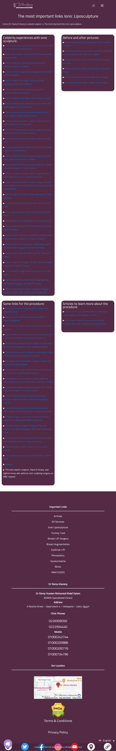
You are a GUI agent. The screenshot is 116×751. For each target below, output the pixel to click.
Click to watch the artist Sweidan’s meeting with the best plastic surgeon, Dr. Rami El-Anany (27, 237)
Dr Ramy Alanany (57, 747)
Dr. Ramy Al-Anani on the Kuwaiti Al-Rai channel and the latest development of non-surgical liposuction (27, 439)
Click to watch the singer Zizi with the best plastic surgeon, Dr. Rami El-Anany (28, 264)
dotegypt (9, 464)
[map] (58, 688)
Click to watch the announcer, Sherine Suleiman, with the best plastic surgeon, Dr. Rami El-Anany (27, 166)
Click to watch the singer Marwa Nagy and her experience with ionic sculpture (28, 73)
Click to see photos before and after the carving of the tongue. (86, 70)
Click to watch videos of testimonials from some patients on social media (27, 55)
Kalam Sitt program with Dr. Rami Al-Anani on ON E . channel (25, 448)
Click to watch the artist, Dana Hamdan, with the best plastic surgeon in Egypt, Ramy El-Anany (26, 114)
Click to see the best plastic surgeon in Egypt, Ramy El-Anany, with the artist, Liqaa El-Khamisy (27, 131)
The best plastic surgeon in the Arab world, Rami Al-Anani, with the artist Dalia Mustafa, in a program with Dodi (27, 409)
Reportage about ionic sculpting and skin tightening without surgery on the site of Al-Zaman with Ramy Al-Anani (28, 380)
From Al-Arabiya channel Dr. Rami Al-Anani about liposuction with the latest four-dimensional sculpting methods (25, 399)
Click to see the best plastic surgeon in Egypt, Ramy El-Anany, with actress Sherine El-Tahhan (27, 157)
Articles (58, 516)
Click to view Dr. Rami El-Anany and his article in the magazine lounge (25, 310)
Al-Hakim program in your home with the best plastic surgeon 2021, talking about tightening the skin (26, 418)
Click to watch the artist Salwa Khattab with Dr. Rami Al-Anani (27, 204)
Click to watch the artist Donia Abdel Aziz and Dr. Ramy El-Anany (27, 228)
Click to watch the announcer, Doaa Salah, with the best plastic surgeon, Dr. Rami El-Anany (26, 246)
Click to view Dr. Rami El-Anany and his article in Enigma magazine (27, 327)
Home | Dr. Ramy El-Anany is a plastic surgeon (22, 24)
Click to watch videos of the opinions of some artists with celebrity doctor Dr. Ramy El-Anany (28, 47)
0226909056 (58, 621)
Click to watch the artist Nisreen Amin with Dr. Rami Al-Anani (26, 140)
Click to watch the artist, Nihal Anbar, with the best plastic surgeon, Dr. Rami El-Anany (27, 148)
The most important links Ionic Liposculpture (63, 24)
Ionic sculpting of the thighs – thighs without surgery (86, 82)
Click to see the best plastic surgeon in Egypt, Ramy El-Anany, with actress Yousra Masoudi (26, 291)
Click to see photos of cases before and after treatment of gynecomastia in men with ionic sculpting (87, 52)
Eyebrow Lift (58, 549)
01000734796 (58, 654)
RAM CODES (58, 572)
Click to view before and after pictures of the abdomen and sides (87, 44)
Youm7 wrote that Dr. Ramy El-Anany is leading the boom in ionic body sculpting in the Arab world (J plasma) (28, 336)
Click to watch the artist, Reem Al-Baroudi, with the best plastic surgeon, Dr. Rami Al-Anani (27, 105)
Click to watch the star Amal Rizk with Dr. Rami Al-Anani (28, 221)
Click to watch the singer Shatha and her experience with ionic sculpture (23, 82)
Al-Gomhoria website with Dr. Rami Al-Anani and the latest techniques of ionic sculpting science (27, 345)
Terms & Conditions (58, 721)
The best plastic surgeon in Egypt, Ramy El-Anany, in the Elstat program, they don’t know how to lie (27, 429)
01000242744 (58, 637)
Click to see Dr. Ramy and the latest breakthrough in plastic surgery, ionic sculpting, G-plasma (85, 313)
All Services (58, 521)
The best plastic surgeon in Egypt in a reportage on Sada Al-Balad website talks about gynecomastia (27, 353)
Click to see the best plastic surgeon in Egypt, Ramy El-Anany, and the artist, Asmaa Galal (27, 122)
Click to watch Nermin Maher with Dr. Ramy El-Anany (26, 255)
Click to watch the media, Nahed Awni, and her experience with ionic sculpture (23, 91)
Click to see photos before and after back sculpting (85, 77)
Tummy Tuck (58, 533)
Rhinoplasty (58, 555)
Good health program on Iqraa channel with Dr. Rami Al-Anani (27, 457)
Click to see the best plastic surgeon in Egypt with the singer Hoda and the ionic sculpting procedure (26, 175)
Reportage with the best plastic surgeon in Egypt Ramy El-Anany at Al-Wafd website (27, 362)
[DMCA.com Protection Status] (58, 709)
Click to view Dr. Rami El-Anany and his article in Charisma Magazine (24, 318)
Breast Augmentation (58, 544)
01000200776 (58, 648)
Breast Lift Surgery (58, 538)
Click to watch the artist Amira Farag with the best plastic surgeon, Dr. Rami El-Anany (26, 282)
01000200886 (58, 642)
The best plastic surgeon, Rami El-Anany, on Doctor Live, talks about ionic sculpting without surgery (27, 371)
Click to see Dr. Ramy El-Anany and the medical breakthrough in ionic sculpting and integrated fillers (84, 322)
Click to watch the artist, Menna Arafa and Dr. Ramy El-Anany (26, 213)
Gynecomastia (58, 561)
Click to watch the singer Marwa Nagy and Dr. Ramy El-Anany (27, 272)
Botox (58, 566)
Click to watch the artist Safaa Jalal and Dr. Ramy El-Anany (27, 196)
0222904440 (58, 627)
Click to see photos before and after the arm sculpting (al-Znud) (86, 61)
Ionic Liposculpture (58, 527)
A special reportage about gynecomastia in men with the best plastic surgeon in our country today (27, 389)
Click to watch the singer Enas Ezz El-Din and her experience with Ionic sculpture (24, 64)
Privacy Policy (58, 732)
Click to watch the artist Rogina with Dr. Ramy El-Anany (28, 98)
